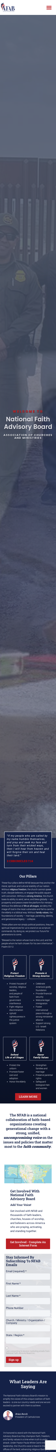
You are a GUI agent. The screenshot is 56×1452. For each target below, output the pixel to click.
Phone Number (14, 1308)
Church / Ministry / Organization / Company (25, 1321)
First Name (13, 1283)
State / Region (15, 1335)
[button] (49, 7)
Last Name (13, 1295)
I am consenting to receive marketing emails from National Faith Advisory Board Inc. (27, 1352)
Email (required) (16, 1271)
